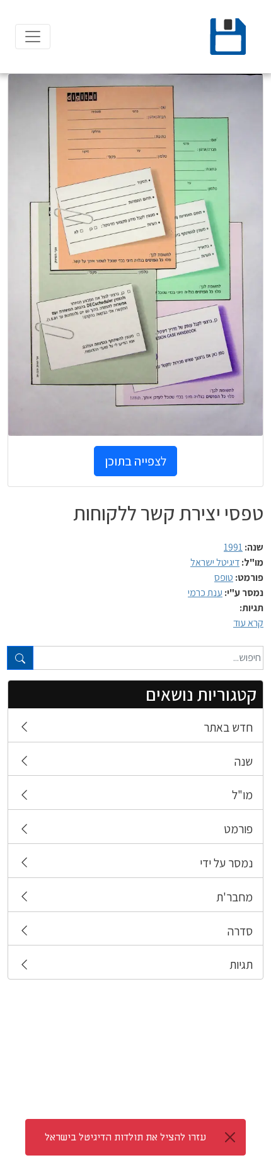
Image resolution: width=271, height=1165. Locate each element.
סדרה (240, 931)
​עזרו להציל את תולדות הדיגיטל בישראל (125, 1137)
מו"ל (242, 795)
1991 (233, 547)
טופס (223, 577)
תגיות (241, 964)
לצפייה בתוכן (135, 461)
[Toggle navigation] (32, 36)
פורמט (238, 829)
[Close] (230, 1137)
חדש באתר (228, 727)
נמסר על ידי (226, 863)
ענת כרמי (205, 592)
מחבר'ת (234, 897)
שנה (243, 761)
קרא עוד (248, 622)
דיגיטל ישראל (214, 562)
